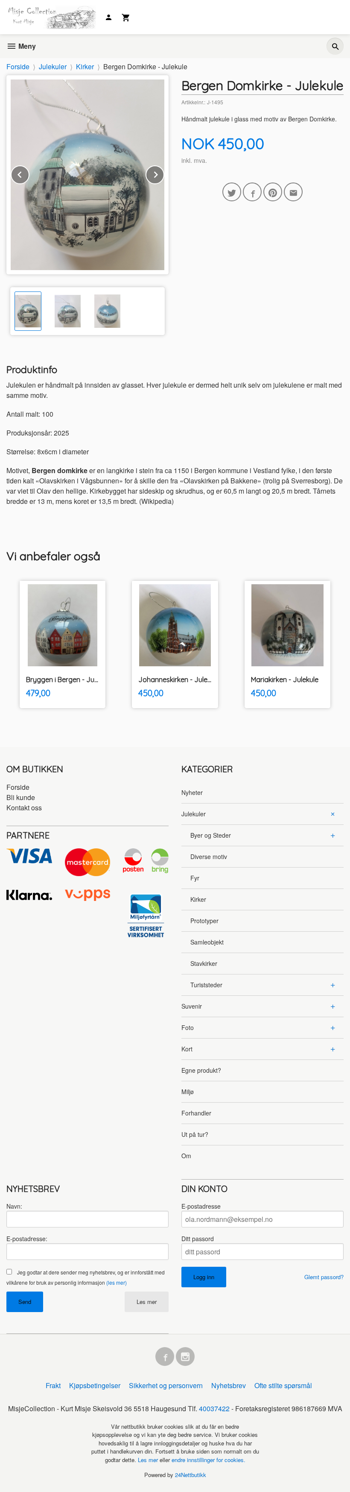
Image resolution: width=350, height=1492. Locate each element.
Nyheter (192, 792)
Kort (186, 1049)
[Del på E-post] (293, 191)
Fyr (194, 878)
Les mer (147, 1302)
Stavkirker (203, 963)
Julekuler (193, 813)
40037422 (214, 1408)
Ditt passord (197, 1238)
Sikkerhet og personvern (166, 1385)
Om (186, 1155)
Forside (17, 66)
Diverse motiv (208, 856)
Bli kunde (20, 797)
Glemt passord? (324, 1277)
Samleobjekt (207, 942)
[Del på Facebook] (252, 191)
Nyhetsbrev (228, 1385)
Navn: (14, 1206)
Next (163, 173)
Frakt (53, 1385)
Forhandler (196, 1113)
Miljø (187, 1091)
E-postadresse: (26, 1238)
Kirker (198, 899)
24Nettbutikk (190, 1475)
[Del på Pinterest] (272, 191)
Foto (187, 1027)
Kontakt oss (24, 807)
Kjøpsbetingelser (94, 1385)
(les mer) (116, 1282)
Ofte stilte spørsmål (283, 1385)
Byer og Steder (210, 835)
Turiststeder (206, 984)
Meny (26, 46)
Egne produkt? (201, 1070)
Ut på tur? (194, 1134)
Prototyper (204, 920)
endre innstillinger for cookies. (208, 1460)
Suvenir (191, 1006)
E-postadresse (201, 1206)
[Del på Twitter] (231, 191)
